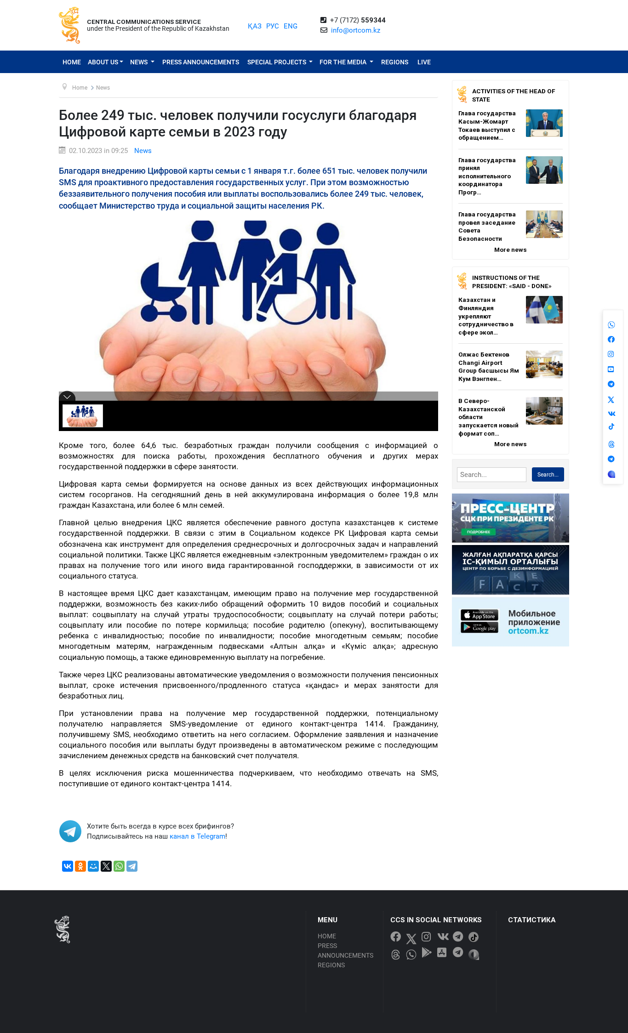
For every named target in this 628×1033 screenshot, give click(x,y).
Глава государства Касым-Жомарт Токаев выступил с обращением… (487, 125)
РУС (272, 26)
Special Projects (277, 62)
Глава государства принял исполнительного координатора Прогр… (487, 176)
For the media (344, 62)
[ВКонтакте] (67, 866)
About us (103, 62)
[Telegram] (131, 866)
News (139, 62)
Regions (394, 62)
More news (510, 249)
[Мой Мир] (93, 866)
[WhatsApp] (119, 866)
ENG (290, 26)
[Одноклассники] (80, 866)
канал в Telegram (197, 836)
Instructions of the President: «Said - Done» (512, 281)
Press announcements (200, 62)
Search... (548, 474)
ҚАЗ (255, 26)
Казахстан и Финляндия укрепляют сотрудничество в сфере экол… (486, 315)
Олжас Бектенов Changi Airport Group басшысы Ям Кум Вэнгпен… (488, 366)
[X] (106, 866)
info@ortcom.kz (355, 30)
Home (72, 62)
